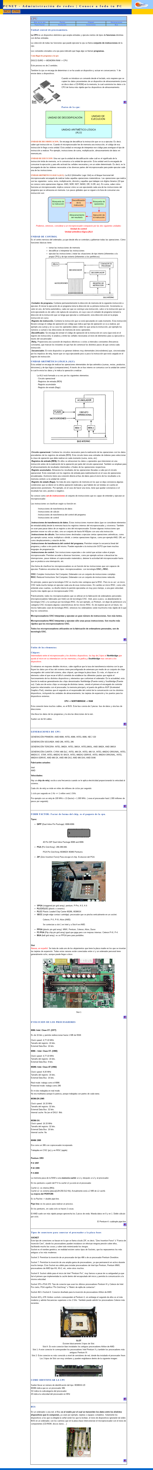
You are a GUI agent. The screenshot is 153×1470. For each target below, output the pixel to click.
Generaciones (116, 22)
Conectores (91, 25)
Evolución (62, 25)
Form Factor (40, 25)
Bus (116, 25)
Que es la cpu (40, 22)
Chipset (91, 22)
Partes (62, 22)
